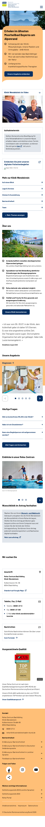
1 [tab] (15, 398)
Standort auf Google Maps (14, 590)
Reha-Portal (6, 798)
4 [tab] (26, 398)
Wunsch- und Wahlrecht (30, 513)
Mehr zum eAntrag (11, 537)
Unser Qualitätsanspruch (11, 699)
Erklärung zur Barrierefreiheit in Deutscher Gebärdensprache (18, 747)
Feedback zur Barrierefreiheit (13, 758)
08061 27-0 (10, 729)
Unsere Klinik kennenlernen (16, 312)
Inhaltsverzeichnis (9, 806)
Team (4, 207)
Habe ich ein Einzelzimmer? (12, 424)
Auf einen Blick (8, 182)
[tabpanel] (22, 379)
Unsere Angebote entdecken (18, 74)
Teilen (9, 777)
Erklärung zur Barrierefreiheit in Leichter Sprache (18, 753)
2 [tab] (19, 398)
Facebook (9, 768)
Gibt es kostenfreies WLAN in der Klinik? (17, 417)
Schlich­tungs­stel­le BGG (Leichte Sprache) (18, 790)
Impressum (22, 806)
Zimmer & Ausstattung (11, 195)
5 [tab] (29, 398)
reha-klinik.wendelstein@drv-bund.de (20, 733)
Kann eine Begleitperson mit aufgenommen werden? (19, 433)
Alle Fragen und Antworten (15, 445)
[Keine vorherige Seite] (5, 398)
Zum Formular (9, 638)
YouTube (36, 768)
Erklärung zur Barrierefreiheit (13, 742)
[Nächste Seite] (40, 398)
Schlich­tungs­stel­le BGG (11, 794)
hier (18, 146)
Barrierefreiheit (8, 201)
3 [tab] (22, 398)
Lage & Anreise (8, 189)
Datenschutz (33, 806)
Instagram (23, 768)
